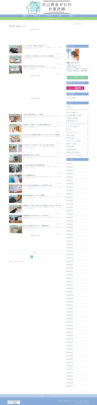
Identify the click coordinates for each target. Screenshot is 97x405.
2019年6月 (70, 274)
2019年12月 (71, 254)
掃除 (81, 400)
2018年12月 (71, 295)
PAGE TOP (49, 396)
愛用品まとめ (67, 400)
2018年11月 (70, 298)
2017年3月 (70, 365)
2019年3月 (70, 285)
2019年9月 (70, 264)
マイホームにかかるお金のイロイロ (78, 123)
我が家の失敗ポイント (78, 121)
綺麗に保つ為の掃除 (78, 118)
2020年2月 (70, 247)
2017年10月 (71, 342)
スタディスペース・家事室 (78, 140)
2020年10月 (71, 220)
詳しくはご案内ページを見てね (77, 77)
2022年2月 (70, 193)
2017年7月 (70, 352)
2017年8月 (70, 349)
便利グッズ (78, 106)
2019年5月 (70, 278)
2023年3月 (70, 177)
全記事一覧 (86, 400)
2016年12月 (71, 376)
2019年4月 (70, 281)
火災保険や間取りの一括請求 (78, 115)
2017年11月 (70, 339)
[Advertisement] (35, 36)
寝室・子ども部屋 (78, 143)
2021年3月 (70, 207)
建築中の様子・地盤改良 (78, 152)
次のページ (35, 252)
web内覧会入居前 (78, 149)
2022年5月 (70, 190)
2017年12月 (71, 335)
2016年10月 (71, 382)
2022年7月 (70, 187)
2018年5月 (70, 318)
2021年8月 (70, 200)
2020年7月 (70, 231)
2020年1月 (70, 251)
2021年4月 (70, 204)
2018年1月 (70, 332)
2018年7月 (70, 311)
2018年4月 (70, 322)
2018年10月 (71, 301)
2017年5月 (70, 359)
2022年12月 (71, 183)
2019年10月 (71, 261)
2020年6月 (70, 234)
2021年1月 (70, 210)
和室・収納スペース (78, 138)
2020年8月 (70, 227)
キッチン (78, 129)
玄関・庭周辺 (78, 146)
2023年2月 (70, 180)
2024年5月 (70, 166)
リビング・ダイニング (78, 132)
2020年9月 (70, 224)
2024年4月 (70, 170)
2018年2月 (70, 328)
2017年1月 (70, 372)
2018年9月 (70, 305)
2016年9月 (70, 386)
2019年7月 (70, 271)
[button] (87, 98)
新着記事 (60, 400)
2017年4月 (70, 362)
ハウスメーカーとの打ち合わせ (78, 155)
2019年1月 (70, 291)
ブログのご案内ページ (78, 112)
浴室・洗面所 (78, 135)
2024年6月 (70, 163)
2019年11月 (70, 258)
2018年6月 (70, 315)
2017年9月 (70, 345)
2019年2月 (70, 288)
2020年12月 (71, 214)
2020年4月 (70, 241)
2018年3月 (70, 325)
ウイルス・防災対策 (78, 126)
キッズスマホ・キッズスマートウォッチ (78, 109)
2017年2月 (70, 369)
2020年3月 (70, 244)
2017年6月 (70, 355)
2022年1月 (70, 197)
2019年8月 (70, 268)
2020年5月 (70, 237)
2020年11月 (70, 217)
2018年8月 (70, 308)
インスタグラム (75, 400)
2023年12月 (71, 173)
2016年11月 (70, 379)
